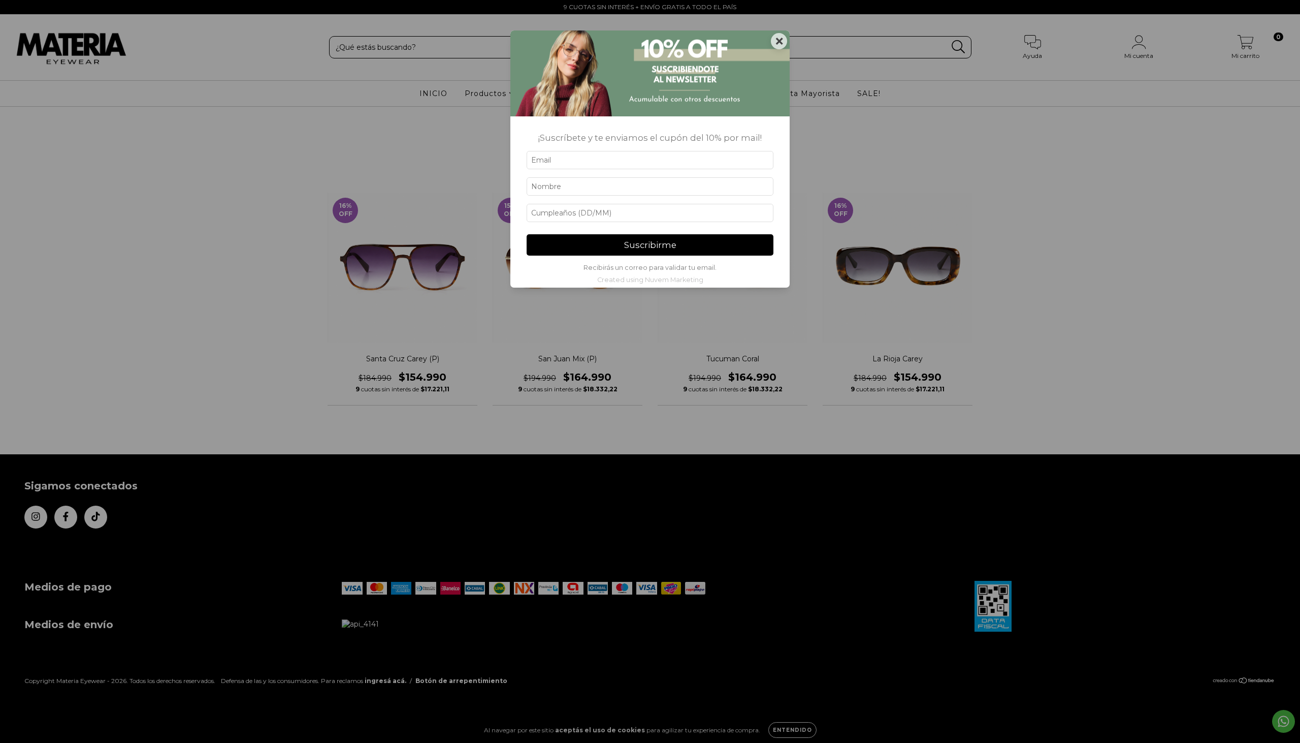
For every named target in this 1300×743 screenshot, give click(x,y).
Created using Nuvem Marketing (650, 280)
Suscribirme (650, 245)
